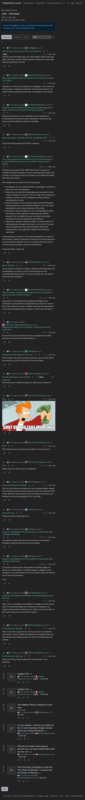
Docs (61, 796)
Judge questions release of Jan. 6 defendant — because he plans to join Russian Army (26, 328)
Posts (26, 37)
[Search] (68, 3)
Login (72, 3)
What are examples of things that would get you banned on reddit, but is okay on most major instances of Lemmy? (27, 294)
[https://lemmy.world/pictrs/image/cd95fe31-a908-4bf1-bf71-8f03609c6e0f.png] (11, 707)
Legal (46, 796)
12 (20, 739)
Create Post (40, 3)
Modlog (40, 796)
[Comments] (11, 677)
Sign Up (79, 3)
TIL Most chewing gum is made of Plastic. (16, 377)
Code (67, 796)
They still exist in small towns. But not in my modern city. (21, 51)
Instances (53, 796)
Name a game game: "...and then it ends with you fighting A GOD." (24, 138)
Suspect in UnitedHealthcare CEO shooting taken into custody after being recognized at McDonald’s (27, 533)
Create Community (53, 3)
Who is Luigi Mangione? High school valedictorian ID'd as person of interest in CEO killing (28, 79)
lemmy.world (21, 710)
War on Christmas (8, 265)
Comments (17, 37)
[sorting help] (53, 37)
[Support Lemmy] (63, 3)
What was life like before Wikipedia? (14, 485)
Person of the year (8, 513)
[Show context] (44, 51)
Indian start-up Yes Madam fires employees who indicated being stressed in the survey (27, 597)
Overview (6, 37)
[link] (47, 51)
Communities (28, 3)
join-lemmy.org (76, 796)
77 (20, 760)
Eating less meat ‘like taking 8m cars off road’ (17, 355)
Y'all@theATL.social (11, 3)
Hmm (4, 399)
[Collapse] (4, 48)
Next (5, 789)
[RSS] (2, 42)
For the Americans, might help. (12, 628)
